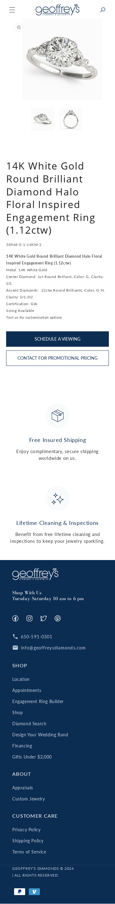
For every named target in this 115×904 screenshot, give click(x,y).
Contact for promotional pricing (57, 358)
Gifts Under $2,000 (32, 756)
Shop (17, 712)
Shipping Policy (28, 840)
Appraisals (22, 787)
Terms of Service (29, 851)
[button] (12, 10)
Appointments (26, 690)
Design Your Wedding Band (40, 734)
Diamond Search (29, 723)
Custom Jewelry (28, 798)
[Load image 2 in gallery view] (70, 119)
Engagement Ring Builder (38, 701)
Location (21, 679)
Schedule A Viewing (57, 339)
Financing (22, 745)
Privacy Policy (26, 829)
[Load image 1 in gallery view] (42, 119)
